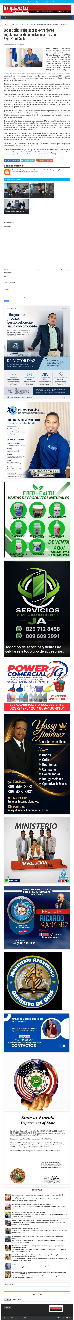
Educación (30, 2)
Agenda (38, 2)
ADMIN (7, 1307)
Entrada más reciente (10, 270)
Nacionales (21, 44)
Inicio (38, 270)
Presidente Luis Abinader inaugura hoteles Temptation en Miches (30, 1204)
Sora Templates (65, 1318)
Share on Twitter (29, 160)
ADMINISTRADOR (10, 1284)
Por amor (14, 1264)
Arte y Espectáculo (49, 2)
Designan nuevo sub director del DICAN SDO (24, 1228)
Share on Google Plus (46, 160)
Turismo (21, 2)
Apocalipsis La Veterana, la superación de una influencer (28, 1212)
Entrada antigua (65, 270)
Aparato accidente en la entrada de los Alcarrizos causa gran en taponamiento (34, 1220)
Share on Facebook (13, 160)
